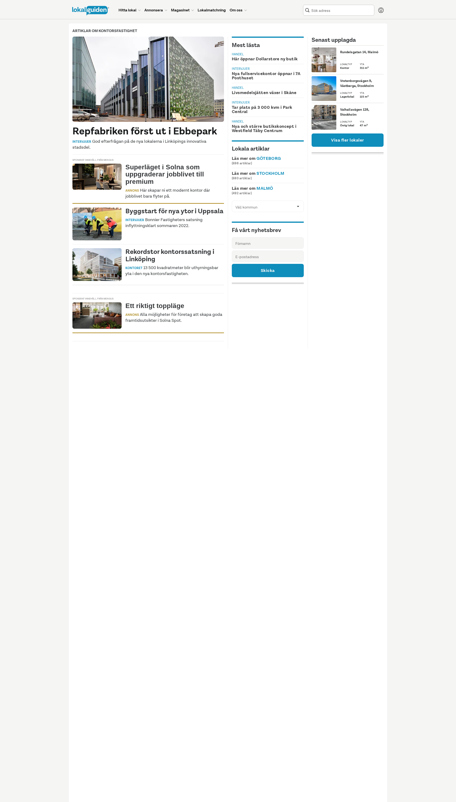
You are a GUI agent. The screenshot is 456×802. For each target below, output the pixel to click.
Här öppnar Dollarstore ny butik (265, 59)
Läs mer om (256, 158)
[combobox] (341, 10)
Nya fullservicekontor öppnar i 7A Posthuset (266, 76)
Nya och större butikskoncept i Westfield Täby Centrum (264, 128)
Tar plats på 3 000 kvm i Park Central (262, 109)
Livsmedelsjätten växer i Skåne (264, 92)
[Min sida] (381, 10)
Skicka (268, 270)
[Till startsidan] (90, 10)
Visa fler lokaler (347, 140)
